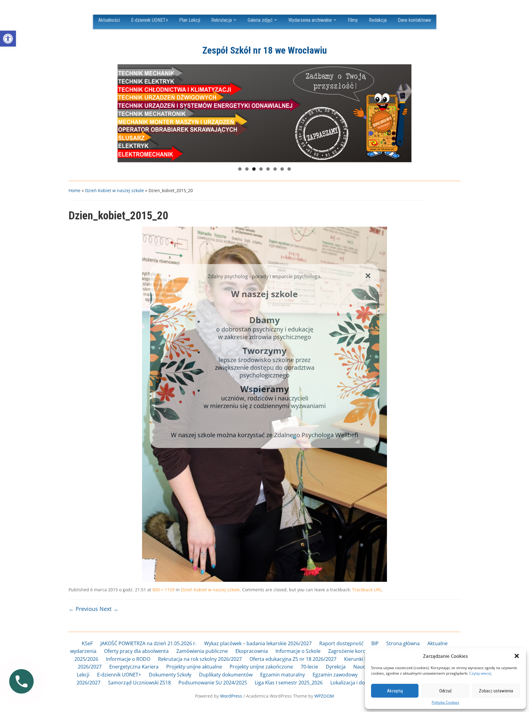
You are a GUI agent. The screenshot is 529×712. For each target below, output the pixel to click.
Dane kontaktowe (414, 20)
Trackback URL (367, 590)
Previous (125, 111)
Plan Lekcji (189, 20)
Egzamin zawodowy (335, 674)
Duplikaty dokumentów (226, 674)
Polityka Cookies (445, 702)
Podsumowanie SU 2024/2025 (212, 682)
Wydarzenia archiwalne (310, 20)
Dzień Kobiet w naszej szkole (114, 190)
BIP (375, 643)
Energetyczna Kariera (134, 666)
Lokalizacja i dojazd (352, 682)
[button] (8, 39)
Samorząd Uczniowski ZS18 (139, 682)
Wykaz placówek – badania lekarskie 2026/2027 (258, 643)
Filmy (353, 20)
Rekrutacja (221, 20)
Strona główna (403, 643)
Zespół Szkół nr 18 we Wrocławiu (264, 50)
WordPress (231, 696)
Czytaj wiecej (480, 673)
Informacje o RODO (128, 659)
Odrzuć (445, 691)
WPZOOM (324, 696)
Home (75, 190)
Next (403, 111)
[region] (264, 113)
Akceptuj (395, 691)
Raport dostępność (341, 643)
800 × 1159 (163, 590)
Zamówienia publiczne (202, 651)
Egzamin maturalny (282, 674)
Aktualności (109, 20)
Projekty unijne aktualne (194, 666)
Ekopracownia (251, 651)
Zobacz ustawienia (496, 691)
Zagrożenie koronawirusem (360, 651)
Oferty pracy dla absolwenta (136, 651)
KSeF (87, 643)
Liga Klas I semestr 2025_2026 (289, 682)
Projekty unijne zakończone (261, 666)
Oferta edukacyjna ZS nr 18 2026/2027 (292, 659)
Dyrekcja (336, 666)
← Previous (83, 608)
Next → (108, 608)
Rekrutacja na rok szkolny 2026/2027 (200, 659)
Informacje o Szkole (298, 651)
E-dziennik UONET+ (149, 20)
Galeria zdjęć (260, 20)
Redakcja (378, 20)
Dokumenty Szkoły (170, 674)
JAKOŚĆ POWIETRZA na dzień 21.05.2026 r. (148, 643)
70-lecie (309, 666)
